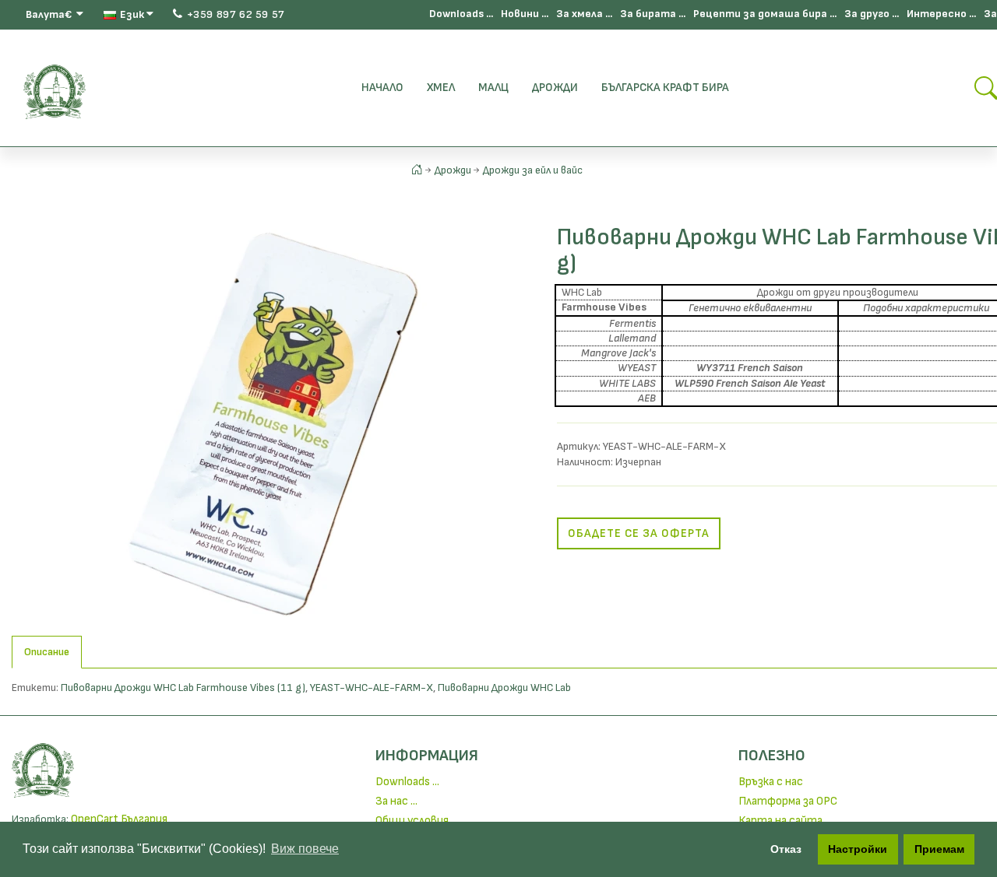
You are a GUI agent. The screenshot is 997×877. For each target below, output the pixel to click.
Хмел (441, 87)
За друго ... (871, 13)
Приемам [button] (939, 849)
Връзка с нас (770, 781)
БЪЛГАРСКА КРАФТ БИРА (665, 87)
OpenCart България (119, 819)
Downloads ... (461, 13)
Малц (493, 87)
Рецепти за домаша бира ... (765, 13)
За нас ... (396, 801)
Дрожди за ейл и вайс (533, 170)
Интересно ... (941, 13)
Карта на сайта (780, 820)
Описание (46, 651)
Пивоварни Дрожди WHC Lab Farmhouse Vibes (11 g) (183, 687)
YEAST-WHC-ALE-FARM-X (371, 687)
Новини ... (524, 13)
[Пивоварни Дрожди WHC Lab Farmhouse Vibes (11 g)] (273, 422)
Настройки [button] (857, 849)
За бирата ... (652, 13)
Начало (382, 87)
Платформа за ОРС (787, 801)
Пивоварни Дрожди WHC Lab (504, 687)
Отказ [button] (785, 849)
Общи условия (412, 820)
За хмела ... (584, 13)
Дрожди (555, 87)
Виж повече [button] (305, 848)
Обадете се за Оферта (639, 533)
